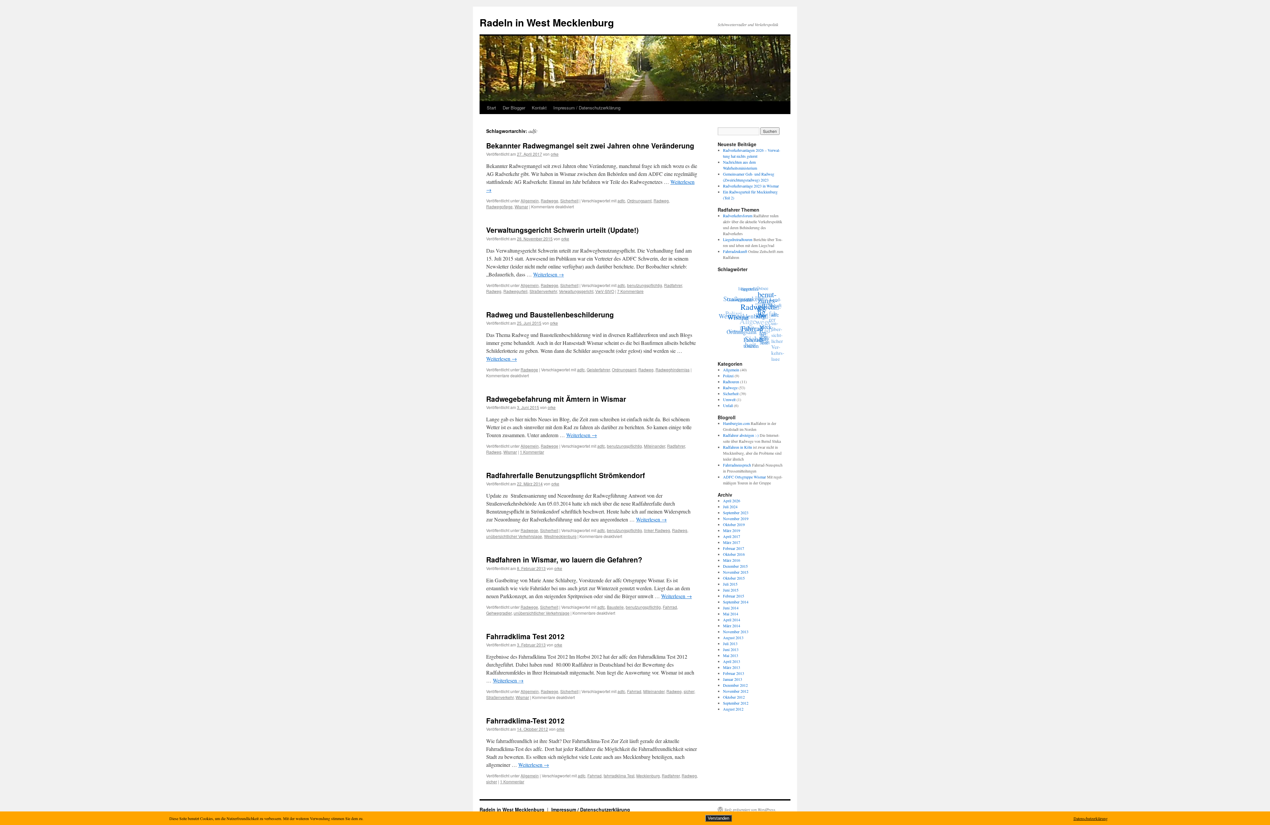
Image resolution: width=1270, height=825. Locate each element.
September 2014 (735, 601)
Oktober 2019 (734, 524)
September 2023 (735, 512)
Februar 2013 (733, 673)
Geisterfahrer (598, 369)
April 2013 (731, 661)
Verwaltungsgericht (576, 291)
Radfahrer (673, 285)
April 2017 (731, 536)
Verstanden (718, 818)
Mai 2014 (730, 613)
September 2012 (735, 703)
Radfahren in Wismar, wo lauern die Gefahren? (564, 559)
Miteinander (654, 446)
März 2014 (731, 625)
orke (555, 154)
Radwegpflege (499, 206)
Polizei (735, 306)
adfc (621, 200)
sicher (689, 691)
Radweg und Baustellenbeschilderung (550, 314)
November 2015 (735, 572)
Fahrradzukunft (735, 251)
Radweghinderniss (673, 369)
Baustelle (615, 607)
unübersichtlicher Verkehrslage (514, 536)
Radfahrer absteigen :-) (741, 435)
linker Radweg (657, 530)
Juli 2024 (730, 506)
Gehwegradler (499, 613)
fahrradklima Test (619, 775)
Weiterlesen (548, 274)
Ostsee (765, 294)
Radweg (661, 200)
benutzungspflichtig (644, 285)
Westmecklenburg (560, 536)
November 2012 (735, 691)
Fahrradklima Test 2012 (525, 636)
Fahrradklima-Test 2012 (525, 720)
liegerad (751, 286)
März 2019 (731, 530)
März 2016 (731, 560)
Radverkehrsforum (737, 215)
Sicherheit (569, 200)
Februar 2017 (733, 548)
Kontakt (539, 107)
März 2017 (731, 542)
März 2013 (731, 667)
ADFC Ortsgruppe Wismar (744, 476)
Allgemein (530, 200)
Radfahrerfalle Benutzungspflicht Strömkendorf (565, 475)
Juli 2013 (730, 643)
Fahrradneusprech (737, 465)
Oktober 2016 (734, 554)
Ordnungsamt (639, 200)
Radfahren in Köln (737, 447)
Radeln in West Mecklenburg (547, 22)
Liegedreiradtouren (737, 239)
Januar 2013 (732, 679)
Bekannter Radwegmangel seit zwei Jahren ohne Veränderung (590, 145)
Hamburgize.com (736, 423)
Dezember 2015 (735, 566)
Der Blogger (514, 107)
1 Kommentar (532, 452)
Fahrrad (670, 607)
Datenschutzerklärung (1091, 818)
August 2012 (733, 709)
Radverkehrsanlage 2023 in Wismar (751, 185)
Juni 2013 (731, 649)
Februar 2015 (733, 595)
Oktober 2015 (734, 578)
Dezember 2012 (735, 685)
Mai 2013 (730, 655)
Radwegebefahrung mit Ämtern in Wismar (556, 399)
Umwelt (734, 324)
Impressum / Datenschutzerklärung (586, 107)
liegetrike (754, 291)
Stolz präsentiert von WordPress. (750, 809)
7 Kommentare (630, 291)
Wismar (521, 206)
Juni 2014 (731, 607)
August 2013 (733, 637)
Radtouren (731, 381)
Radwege (549, 200)
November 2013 (735, 631)
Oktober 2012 (734, 697)
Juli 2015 (730, 584)
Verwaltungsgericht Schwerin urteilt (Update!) (562, 230)
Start (491, 107)
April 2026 (731, 500)
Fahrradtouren (752, 343)
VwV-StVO (604, 291)
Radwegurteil (515, 291)
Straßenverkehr (543, 291)
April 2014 (731, 619)
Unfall (728, 405)
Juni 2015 (731, 590)
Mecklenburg (648, 775)
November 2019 (735, 518)
